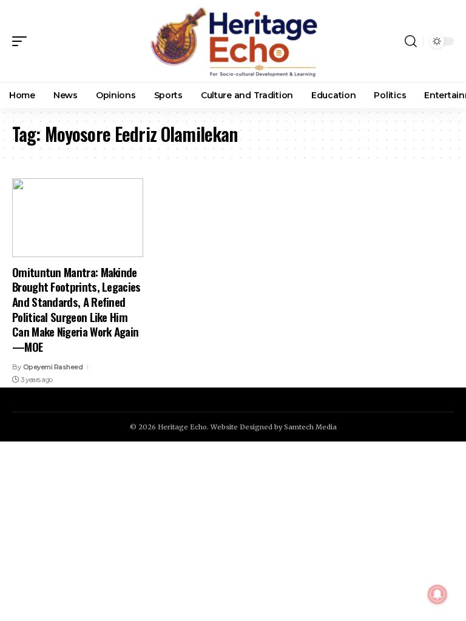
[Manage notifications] (437, 594)
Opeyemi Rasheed (53, 367)
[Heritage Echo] (232, 41)
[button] (22, 41)
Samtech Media (310, 427)
